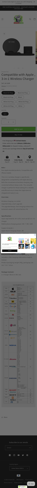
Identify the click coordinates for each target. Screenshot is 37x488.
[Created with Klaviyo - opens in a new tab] (18, 253)
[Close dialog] (35, 235)
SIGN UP (9, 250)
